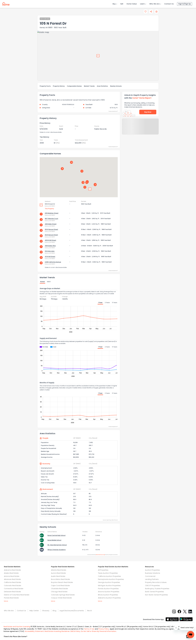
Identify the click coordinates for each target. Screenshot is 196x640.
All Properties (103, 570)
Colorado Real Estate (12, 585)
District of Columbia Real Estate (16, 595)
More (6, 601)
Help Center (34, 610)
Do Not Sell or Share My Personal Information (98, 631)
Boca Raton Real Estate (60, 579)
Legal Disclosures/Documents (72, 610)
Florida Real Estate (11, 598)
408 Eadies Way (50, 246)
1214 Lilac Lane (49, 251)
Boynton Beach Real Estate (62, 582)
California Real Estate (12, 582)
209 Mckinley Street (51, 213)
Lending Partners (152, 579)
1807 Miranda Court (51, 219)
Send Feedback (140, 129)
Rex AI (89, 610)
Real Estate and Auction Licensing (17, 626)
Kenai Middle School (54, 540)
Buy (114, 4)
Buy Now (147, 112)
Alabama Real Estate (12, 570)
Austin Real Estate (58, 576)
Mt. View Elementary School (57, 545)
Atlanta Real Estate (58, 570)
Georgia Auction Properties (109, 582)
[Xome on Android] (186, 619)
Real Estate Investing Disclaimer (57, 631)
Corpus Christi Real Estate (61, 598)
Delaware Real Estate (12, 591)
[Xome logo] (6, 3)
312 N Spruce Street (51, 235)
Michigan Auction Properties (109, 585)
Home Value (132, 4)
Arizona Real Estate (11, 576)
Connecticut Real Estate (13, 588)
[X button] (185, 611)
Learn (142, 4)
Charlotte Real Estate (59, 588)
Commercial (150, 576)
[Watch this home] (145, 11)
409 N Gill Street (50, 240)
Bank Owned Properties (154, 591)
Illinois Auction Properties (108, 595)
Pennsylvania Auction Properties (111, 579)
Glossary (45, 610)
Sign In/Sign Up (184, 4)
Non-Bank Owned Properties (156, 595)
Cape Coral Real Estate (60, 585)
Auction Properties (152, 570)
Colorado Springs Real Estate (63, 595)
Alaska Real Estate (11, 573)
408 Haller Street (50, 224)
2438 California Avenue (53, 262)
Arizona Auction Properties (108, 591)
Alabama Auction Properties (109, 598)
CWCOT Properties (152, 585)
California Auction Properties (109, 576)
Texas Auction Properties (108, 573)
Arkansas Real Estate (12, 579)
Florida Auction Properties (108, 588)
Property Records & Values (156, 582)
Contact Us (169, 4)
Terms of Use (89, 629)
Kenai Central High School (56, 535)
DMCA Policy (75, 631)
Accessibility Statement (34, 631)
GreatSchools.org (100, 554)
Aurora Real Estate (58, 573)
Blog (54, 610)
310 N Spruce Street (51, 229)
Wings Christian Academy (57, 550)
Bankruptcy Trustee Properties (157, 588)
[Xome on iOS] (172, 619)
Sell (121, 4)
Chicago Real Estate (59, 591)
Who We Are (154, 4)
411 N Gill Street (50, 256)
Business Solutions (152, 573)
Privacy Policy (103, 629)
